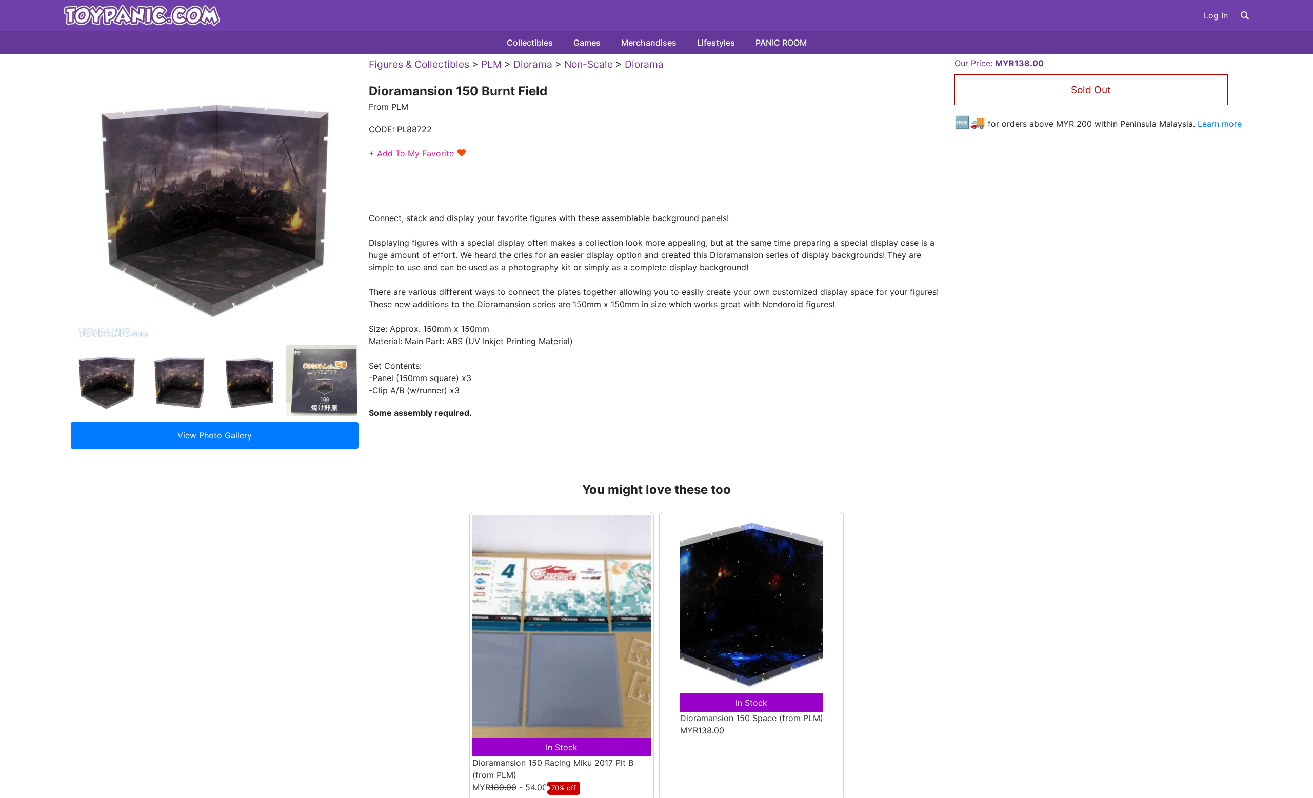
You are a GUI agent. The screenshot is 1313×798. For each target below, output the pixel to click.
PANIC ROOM (781, 42)
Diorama (532, 64)
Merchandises (649, 42)
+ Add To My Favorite (418, 153)
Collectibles (530, 42)
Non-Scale (588, 64)
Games (587, 42)
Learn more (1220, 123)
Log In (1216, 15)
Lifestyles (716, 42)
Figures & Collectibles (419, 64)
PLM (491, 64)
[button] (1245, 15)
